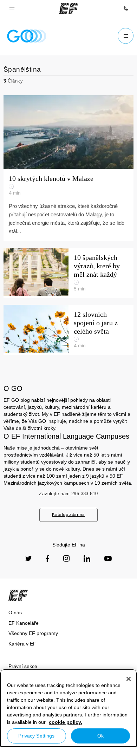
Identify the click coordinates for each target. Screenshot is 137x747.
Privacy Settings (36, 736)
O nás (15, 612)
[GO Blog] (26, 36)
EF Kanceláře (23, 623)
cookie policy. (65, 722)
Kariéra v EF (22, 644)
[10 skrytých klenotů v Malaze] (68, 132)
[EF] (68, 8)
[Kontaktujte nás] (126, 8)
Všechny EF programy (33, 633)
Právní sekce (22, 666)
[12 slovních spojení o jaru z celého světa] (68, 330)
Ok (100, 736)
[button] (11, 8)
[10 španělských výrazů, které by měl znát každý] (68, 273)
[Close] (128, 679)
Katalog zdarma (68, 514)
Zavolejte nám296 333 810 (68, 493)
